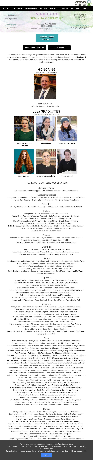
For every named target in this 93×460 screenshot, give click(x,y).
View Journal (59, 48)
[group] (46, 21)
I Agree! (46, 455)
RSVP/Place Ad (17, 8)
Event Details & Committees (36, 8)
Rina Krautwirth (67, 176)
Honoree (53, 8)
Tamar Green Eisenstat (67, 143)
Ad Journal (75, 8)
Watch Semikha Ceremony (47, 38)
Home (7, 8)
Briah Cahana (46, 143)
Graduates (64, 8)
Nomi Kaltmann (24, 176)
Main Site (86, 8)
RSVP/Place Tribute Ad (34, 48)
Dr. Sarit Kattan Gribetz (46, 176)
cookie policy (82, 451)
